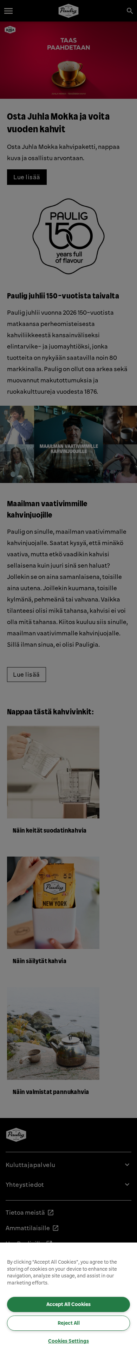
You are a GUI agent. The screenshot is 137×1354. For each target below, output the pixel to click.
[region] (68, 1298)
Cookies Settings (68, 1341)
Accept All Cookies (68, 1304)
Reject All (69, 1323)
